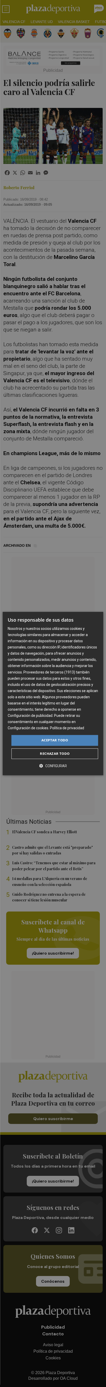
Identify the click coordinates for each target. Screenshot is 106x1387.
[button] (53, 766)
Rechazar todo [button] (54, 753)
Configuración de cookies (28, 728)
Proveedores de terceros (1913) (49, 672)
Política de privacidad (67, 728)
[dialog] (53, 693)
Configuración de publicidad (30, 716)
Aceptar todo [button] (54, 740)
